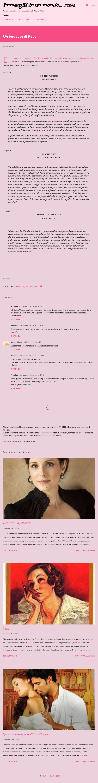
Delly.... (7, 628)
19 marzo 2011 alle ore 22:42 (29, 342)
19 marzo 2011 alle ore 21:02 (32, 326)
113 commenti (10, 761)
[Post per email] (41, 287)
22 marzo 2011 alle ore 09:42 (32, 375)
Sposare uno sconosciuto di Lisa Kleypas (25, 734)
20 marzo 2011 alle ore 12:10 (32, 356)
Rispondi (15, 319)
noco (13, 342)
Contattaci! (24, 19)
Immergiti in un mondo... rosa (39, 5)
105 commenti (10, 656)
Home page (8, 19)
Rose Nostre (39, 58)
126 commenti (10, 550)
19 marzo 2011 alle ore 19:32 (32, 306)
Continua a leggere (85, 550)
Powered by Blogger (50, 776)
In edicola (19, 287)
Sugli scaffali (41, 19)
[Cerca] (87, 4)
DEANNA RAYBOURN (17, 523)
